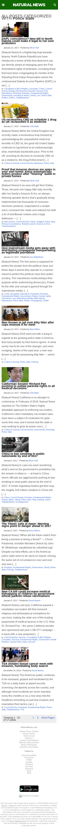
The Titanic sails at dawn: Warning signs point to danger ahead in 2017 (26, 525)
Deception (14, 294)
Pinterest (29, 764)
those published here (18, 821)
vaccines (31, 642)
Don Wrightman (36, 257)
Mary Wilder (35, 329)
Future (33, 222)
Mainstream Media (25, 298)
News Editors (34, 531)
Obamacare (7, 300)
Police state (46, 95)
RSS (29, 773)
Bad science (9, 222)
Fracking (17, 93)
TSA (22, 709)
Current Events (26, 163)
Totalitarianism (22, 98)
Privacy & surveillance (11, 224)
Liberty (33, 95)
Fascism (31, 91)
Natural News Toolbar (29, 731)
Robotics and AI (29, 224)
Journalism (6, 298)
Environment (21, 91)
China (7, 497)
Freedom (26, 93)
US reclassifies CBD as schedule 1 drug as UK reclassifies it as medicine (29, 120)
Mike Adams (39, 298)
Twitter (46, 300)
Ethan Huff (34, 48)
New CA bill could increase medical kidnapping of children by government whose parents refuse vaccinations (28, 594)
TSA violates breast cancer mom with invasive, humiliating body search (27, 665)
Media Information (29, 745)
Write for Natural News (29, 742)
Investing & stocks (21, 95)
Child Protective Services (15, 637)
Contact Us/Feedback (29, 740)
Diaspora (29, 769)
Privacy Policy (29, 734)
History (35, 296)
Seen (29, 771)
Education (24, 294)
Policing (34, 362)
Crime (41, 89)
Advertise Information (29, 747)
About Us (29, 738)
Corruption (33, 89)
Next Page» (48, 717)
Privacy (4, 805)
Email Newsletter (29, 755)
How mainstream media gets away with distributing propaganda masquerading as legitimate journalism (29, 250)
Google (29, 762)
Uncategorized (21, 502)
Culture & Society (11, 163)
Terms (11, 805)
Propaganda (36, 300)
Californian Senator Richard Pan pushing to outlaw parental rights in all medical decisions (28, 386)
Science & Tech (43, 224)
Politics (5, 98)
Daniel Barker (35, 600)
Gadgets (40, 222)
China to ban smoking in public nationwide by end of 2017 (23, 455)
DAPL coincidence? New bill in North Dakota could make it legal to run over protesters (28, 41)
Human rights (45, 296)
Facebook (34, 294)
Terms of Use (29, 736)
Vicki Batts (34, 126)
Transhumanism (9, 226)
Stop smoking (38, 500)
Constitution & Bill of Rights (16, 89)
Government (7, 95)
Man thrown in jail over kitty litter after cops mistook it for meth (28, 323)
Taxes (47, 500)
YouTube (29, 766)
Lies (38, 95)
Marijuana (38, 163)
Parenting (50, 430)
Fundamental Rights (39, 93)
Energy (12, 91)
